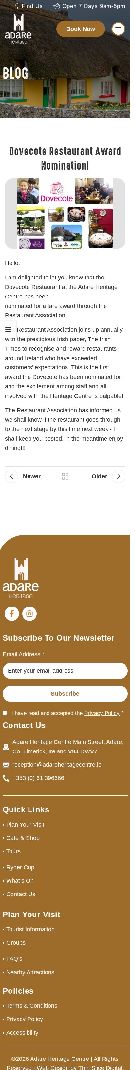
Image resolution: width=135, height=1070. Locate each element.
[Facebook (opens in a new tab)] (12, 614)
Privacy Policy (102, 713)
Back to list (65, 476)
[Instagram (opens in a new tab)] (29, 614)
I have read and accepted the (67, 713)
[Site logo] (18, 28)
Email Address (23, 654)
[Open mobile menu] (118, 28)
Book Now (80, 29)
